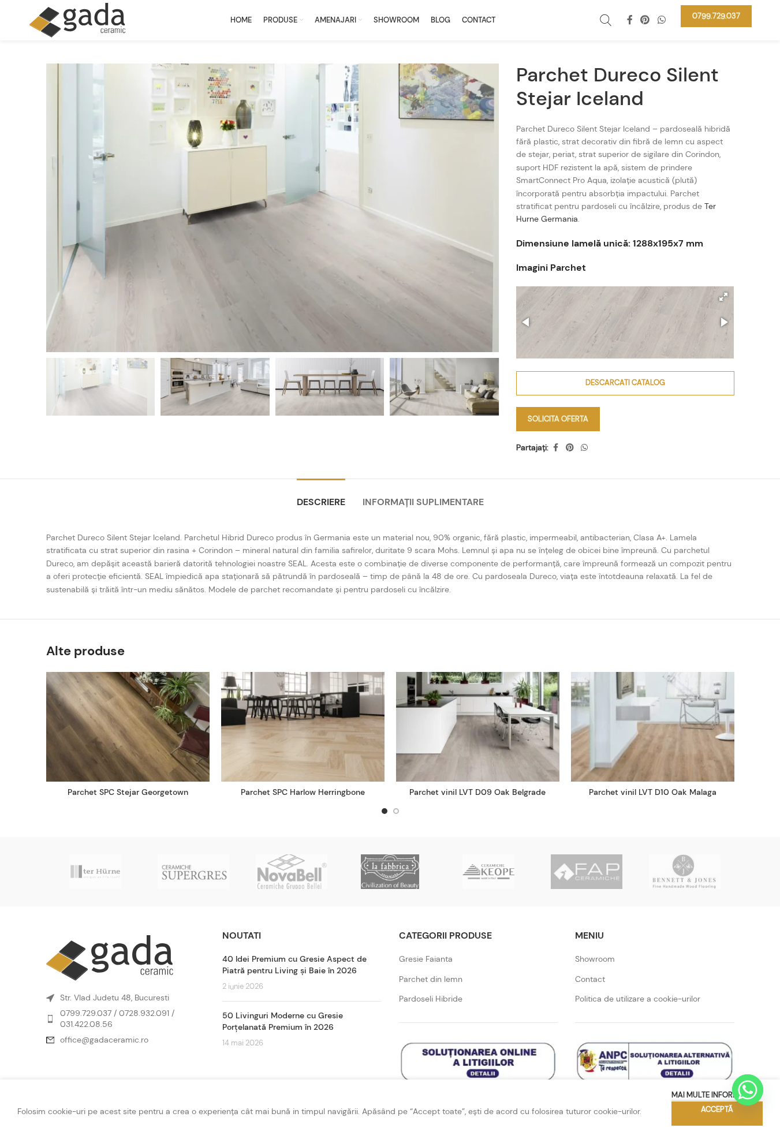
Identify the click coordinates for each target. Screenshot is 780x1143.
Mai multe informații (711, 1095)
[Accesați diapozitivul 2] (396, 811)
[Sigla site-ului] (77, 19)
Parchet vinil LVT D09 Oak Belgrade (477, 792)
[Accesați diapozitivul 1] (384, 811)
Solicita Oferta (558, 419)
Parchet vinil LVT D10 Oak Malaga (652, 792)
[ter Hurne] (95, 872)
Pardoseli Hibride (430, 998)
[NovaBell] (291, 872)
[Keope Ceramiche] (488, 872)
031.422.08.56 (86, 1024)
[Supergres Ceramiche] (193, 872)
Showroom (595, 959)
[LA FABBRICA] (390, 872)
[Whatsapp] (747, 1089)
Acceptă (717, 1109)
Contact (590, 979)
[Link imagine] (109, 957)
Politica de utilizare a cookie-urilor (637, 998)
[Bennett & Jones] (685, 872)
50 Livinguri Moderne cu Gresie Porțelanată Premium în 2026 (282, 1021)
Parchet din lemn (430, 979)
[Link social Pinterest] (645, 20)
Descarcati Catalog (625, 382)
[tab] (321, 496)
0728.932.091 (144, 1013)
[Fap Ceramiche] (587, 872)
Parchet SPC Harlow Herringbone (303, 792)
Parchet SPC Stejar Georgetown (128, 792)
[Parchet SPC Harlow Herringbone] (303, 727)
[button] (723, 296)
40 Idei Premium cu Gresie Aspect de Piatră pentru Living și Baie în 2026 (294, 965)
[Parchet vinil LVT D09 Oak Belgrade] (477, 727)
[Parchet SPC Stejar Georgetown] (128, 727)
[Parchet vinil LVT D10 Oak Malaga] (652, 727)
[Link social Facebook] (630, 20)
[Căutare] (605, 20)
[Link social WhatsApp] (661, 20)
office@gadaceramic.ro (104, 1039)
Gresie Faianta (426, 959)
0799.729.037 (85, 1013)
